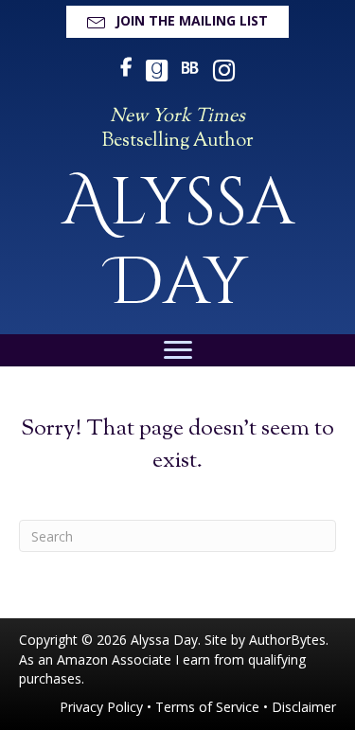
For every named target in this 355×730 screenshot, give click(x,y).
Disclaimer (304, 707)
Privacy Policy (101, 707)
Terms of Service (207, 707)
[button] (177, 22)
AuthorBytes (287, 640)
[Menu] (178, 350)
